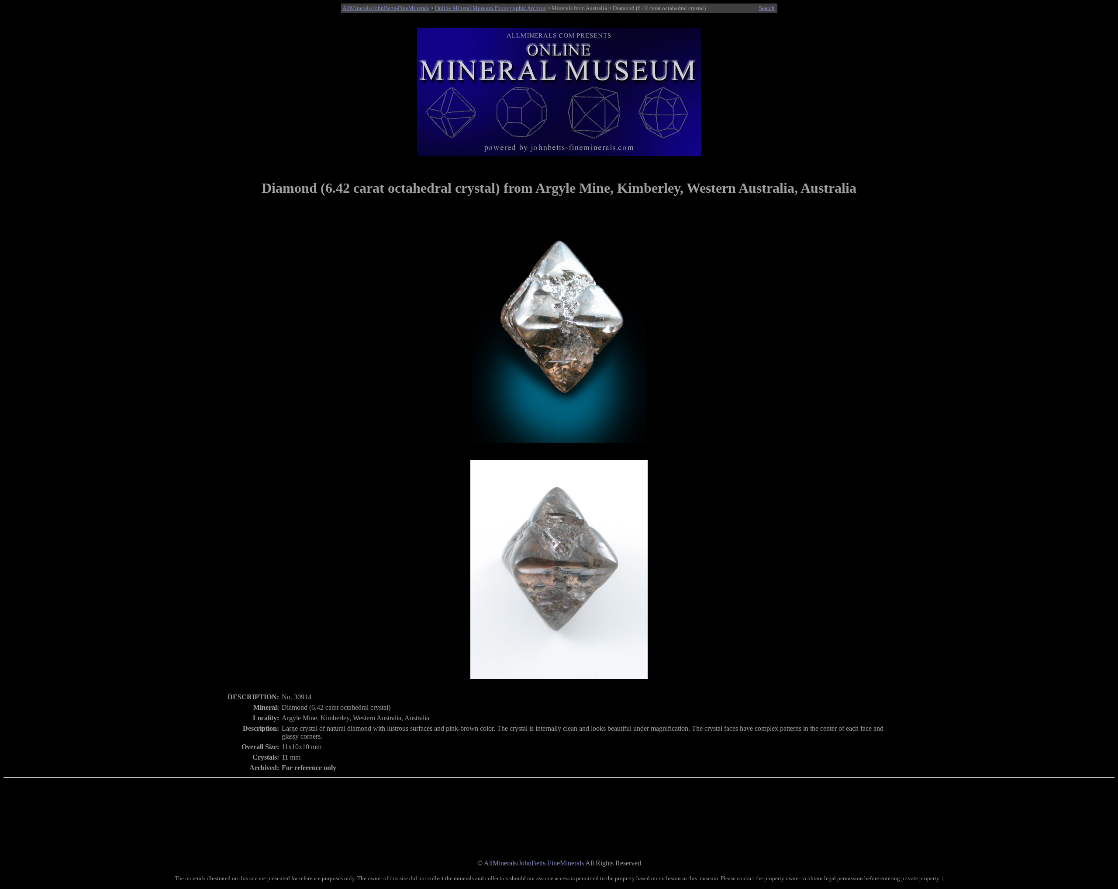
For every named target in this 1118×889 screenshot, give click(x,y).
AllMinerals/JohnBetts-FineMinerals (385, 8)
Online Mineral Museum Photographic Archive (490, 8)
